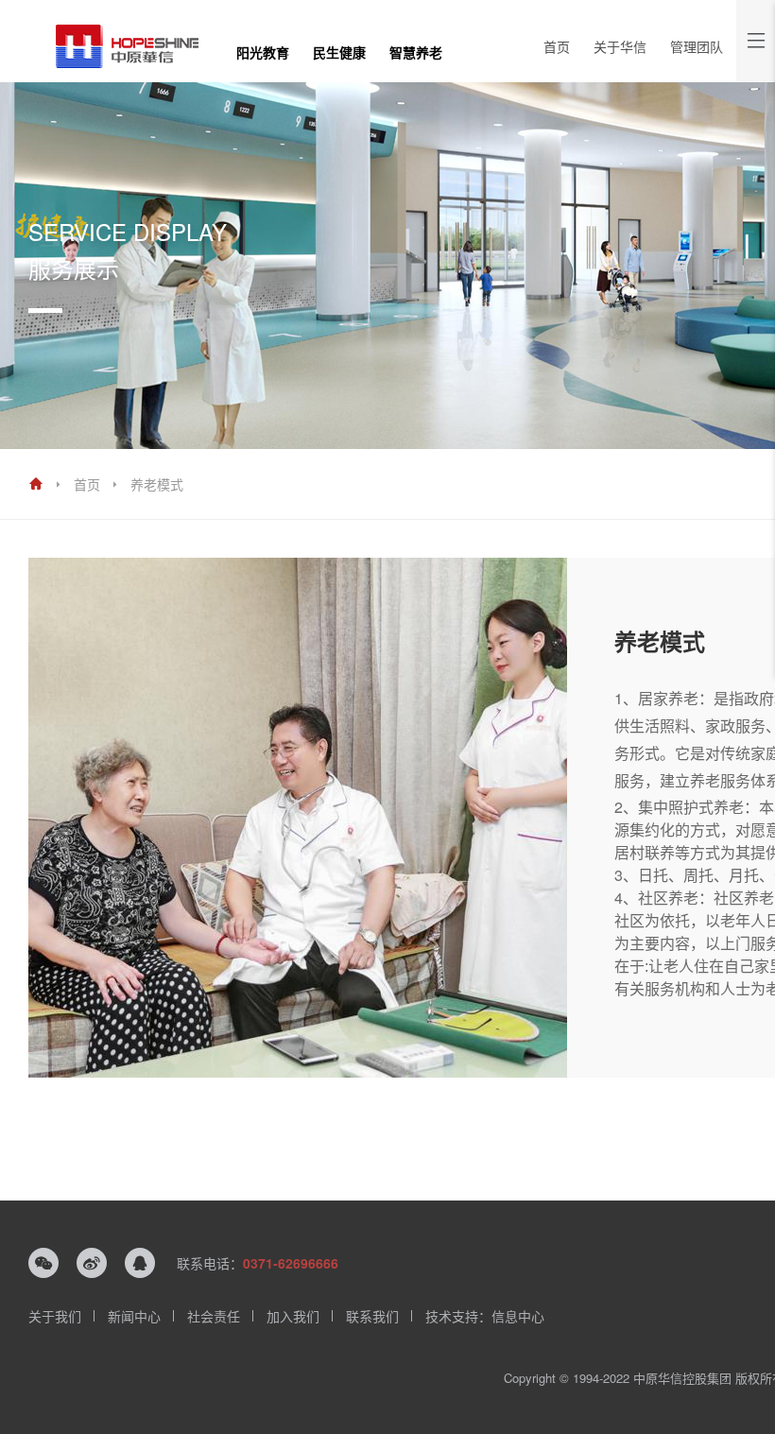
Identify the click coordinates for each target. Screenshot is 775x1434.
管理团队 (696, 46)
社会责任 (213, 1315)
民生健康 (339, 52)
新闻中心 (134, 1315)
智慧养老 (415, 52)
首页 (556, 46)
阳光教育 (262, 52)
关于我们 (54, 1315)
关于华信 (620, 46)
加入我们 (293, 1315)
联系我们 (372, 1315)
